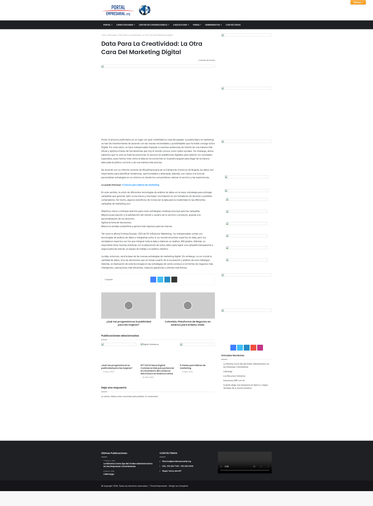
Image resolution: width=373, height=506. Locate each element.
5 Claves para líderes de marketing (140, 184)
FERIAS (196, 25)
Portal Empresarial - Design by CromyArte (169, 486)
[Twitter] (160, 279)
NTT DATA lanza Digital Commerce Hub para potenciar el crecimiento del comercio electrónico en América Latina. (157, 369)
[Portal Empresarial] (126, 10)
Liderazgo (227, 371)
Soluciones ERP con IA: (234, 380)
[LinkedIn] (167, 279)
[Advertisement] (246, 413)
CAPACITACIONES (124, 25)
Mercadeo (112, 35)
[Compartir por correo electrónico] (174, 279)
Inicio (104, 35)
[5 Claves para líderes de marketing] (197, 353)
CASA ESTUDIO (180, 25)
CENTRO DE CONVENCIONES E (153, 25)
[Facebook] (153, 279)
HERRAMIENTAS (212, 25)
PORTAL (107, 25)
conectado (127, 396)
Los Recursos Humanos (234, 376)
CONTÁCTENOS (233, 25)
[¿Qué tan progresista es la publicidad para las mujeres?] (118, 353)
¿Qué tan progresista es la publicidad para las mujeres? (116, 367)
